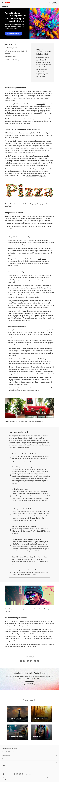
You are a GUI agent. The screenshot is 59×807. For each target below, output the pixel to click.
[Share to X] (24, 661)
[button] (50, 2)
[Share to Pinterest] (31, 661)
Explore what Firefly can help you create (23, 647)
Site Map (4, 779)
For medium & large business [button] (9, 751)
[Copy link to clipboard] (38, 661)
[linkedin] (22, 774)
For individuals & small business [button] (9, 748)
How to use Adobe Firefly (12, 60)
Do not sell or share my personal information (46, 777)
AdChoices (10, 779)
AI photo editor (20, 574)
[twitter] (20, 774)
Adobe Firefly (5, 6)
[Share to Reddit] (35, 661)
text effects (30, 148)
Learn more (29, 683)
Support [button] (4, 758)
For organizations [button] (6, 755)
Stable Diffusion (31, 176)
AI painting (15, 150)
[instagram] (17, 774)
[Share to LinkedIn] (28, 661)
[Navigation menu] (2, 2)
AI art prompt (25, 443)
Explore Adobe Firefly (13, 33)
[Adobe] (8, 2)
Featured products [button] (6, 769)
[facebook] (14, 774)
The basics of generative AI (12, 48)
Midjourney (42, 176)
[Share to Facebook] (21, 661)
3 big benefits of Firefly (11, 56)
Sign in (54, 2)
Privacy (21, 777)
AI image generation (17, 340)
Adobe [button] (3, 765)
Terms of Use (26, 777)
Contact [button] (4, 762)
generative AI (40, 104)
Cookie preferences (33, 777)
